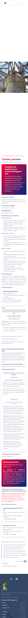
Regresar (6, 563)
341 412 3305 (22, 605)
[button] (11, 579)
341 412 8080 (22, 607)
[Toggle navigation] (22, 3)
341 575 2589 (13, 534)
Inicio (4, 155)
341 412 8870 (13, 519)
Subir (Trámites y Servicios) (10, 566)
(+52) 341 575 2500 (14, 597)
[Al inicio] (5, 3)
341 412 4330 (22, 616)
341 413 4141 (22, 611)
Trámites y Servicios (10, 155)
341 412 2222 (22, 602)
